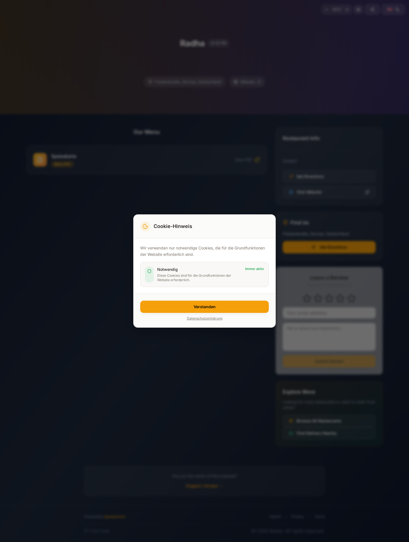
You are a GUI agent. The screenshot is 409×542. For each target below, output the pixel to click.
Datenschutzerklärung (204, 318)
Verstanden (205, 306)
